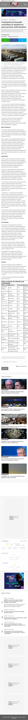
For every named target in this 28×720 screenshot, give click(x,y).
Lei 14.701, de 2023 (15, 187)
